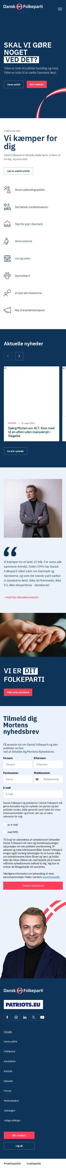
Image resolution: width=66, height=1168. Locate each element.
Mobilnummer (42, 772)
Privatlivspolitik (12, 1163)
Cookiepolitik (34, 1163)
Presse (7, 1090)
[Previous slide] (8, 356)
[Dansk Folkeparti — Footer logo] (23, 991)
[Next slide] (19, 356)
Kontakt (8, 1071)
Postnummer (11, 772)
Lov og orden (22, 258)
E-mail (7, 787)
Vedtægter (9, 1110)
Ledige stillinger (12, 1120)
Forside (8, 1031)
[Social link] (7, 1017)
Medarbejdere (11, 1100)
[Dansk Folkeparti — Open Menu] (60, 9)
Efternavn (40, 758)
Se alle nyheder (15, 451)
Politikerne (9, 1051)
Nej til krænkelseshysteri (30, 310)
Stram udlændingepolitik (30, 190)
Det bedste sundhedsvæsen (31, 207)
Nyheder (8, 1080)
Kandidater (10, 1061)
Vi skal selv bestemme (28, 293)
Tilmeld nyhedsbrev (33, 885)
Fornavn (8, 758)
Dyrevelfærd (22, 276)
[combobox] (38, 779)
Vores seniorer (23, 241)
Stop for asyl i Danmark (29, 224)
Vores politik (10, 1041)
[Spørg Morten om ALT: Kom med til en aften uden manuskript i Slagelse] (31, 403)
